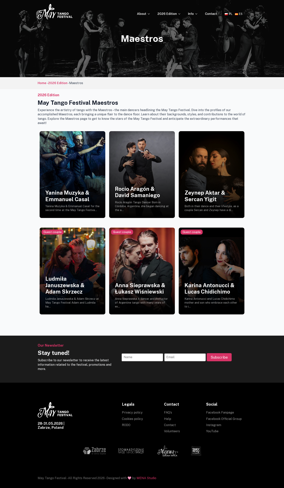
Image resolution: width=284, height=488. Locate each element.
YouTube (212, 431)
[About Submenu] (150, 13)
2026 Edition (167, 14)
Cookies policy (132, 419)
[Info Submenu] (197, 13)
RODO (126, 425)
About (141, 14)
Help (167, 419)
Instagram (213, 425)
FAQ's (168, 412)
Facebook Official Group (224, 419)
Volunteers (172, 431)
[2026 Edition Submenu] (180, 13)
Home (42, 83)
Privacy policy (132, 412)
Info (191, 14)
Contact (211, 14)
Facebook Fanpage (220, 412)
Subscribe (219, 357)
